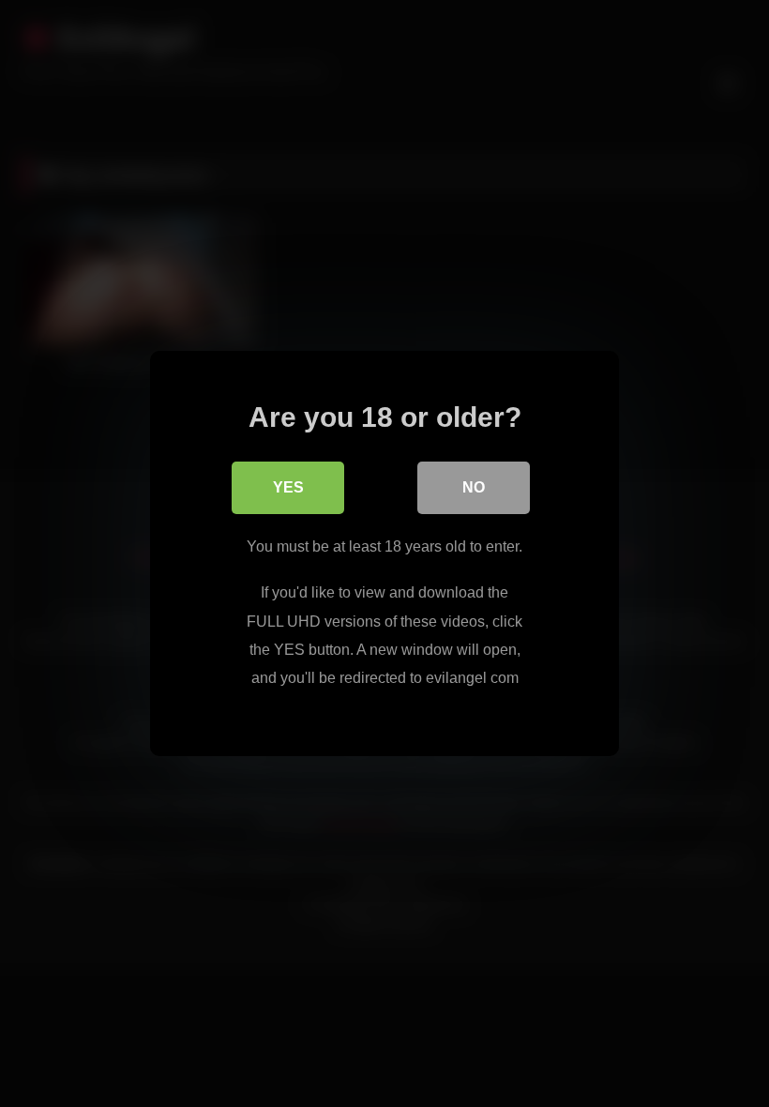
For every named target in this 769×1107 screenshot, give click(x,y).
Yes (288, 487)
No (473, 487)
